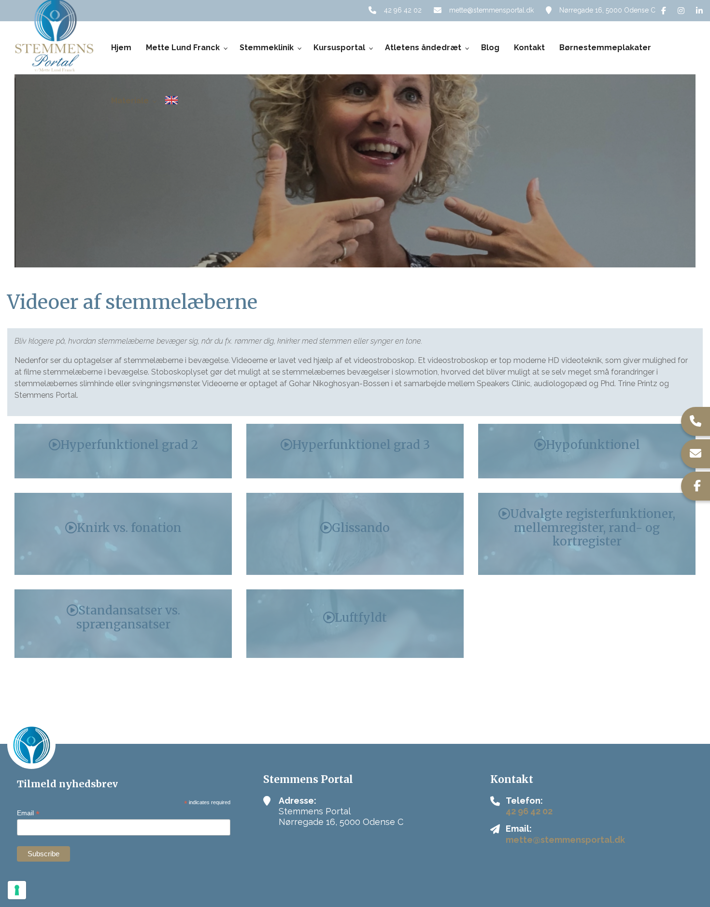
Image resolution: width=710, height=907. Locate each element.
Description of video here (123, 429)
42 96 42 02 (403, 10)
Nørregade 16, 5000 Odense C (607, 10)
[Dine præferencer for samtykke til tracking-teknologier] (17, 890)
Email (28, 813)
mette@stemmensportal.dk (491, 10)
